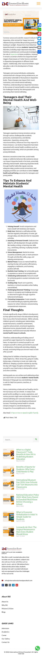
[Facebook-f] (3, 585)
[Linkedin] (13, 585)
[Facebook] (39, 25)
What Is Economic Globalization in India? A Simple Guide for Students (26, 515)
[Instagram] (6, 585)
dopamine (13, 54)
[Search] (36, 439)
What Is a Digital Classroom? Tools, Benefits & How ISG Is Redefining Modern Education (26, 454)
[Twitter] (39, 38)
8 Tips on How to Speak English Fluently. (25, 413)
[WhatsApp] (39, 29)
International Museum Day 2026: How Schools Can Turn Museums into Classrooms (27, 483)
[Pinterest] (39, 34)
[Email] (39, 47)
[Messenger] (39, 43)
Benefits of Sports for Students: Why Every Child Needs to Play (25, 469)
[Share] (39, 52)
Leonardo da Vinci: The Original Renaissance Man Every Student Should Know (26, 530)
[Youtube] (17, 585)
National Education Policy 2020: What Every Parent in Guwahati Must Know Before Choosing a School (27, 499)
